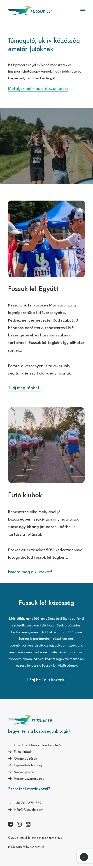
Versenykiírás (24, 772)
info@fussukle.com (28, 810)
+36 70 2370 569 (28, 803)
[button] (82, 10)
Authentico (37, 847)
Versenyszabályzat (29, 779)
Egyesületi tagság (28, 765)
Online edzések (25, 759)
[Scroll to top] (84, 857)
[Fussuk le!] (30, 10)
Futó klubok (23, 752)
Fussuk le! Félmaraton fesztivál (37, 745)
